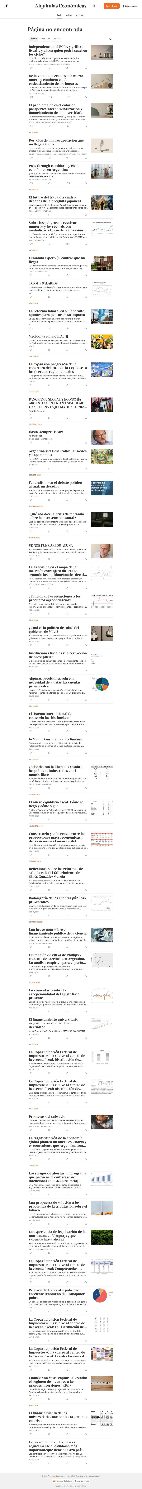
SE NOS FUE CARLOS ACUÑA (51, 545)
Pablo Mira (41, 93)
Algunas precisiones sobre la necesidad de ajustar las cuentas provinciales (55, 682)
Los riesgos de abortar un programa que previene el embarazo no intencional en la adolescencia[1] (58, 1177)
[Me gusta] (30, 214)
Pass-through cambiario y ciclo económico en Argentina (53, 167)
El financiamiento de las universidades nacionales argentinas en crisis (58, 1417)
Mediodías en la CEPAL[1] (48, 336)
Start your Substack (63, 1481)
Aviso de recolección (92, 1476)
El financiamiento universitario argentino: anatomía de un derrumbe (53, 1023)
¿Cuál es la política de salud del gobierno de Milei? (54, 629)
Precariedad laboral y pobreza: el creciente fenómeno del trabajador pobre (57, 1294)
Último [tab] (34, 38)
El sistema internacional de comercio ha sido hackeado (50, 715)
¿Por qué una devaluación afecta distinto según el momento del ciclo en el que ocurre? (57, 175)
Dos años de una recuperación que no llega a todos (56, 142)
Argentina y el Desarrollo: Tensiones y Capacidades (58, 453)
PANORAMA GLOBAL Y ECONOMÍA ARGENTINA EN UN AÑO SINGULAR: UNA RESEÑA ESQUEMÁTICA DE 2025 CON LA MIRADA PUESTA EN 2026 (57, 403)
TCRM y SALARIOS (43, 283)
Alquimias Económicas (46, 123)
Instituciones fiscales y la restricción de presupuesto (58, 655)
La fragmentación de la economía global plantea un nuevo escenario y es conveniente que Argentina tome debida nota (58, 1142)
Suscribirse (111, 6)
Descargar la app (82, 1481)
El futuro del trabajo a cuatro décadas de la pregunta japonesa (55, 199)
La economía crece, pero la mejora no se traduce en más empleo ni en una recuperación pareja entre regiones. (56, 149)
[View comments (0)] (49, 67)
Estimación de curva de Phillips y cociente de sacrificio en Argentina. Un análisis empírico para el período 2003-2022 (58, 959)
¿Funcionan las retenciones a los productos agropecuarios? (55, 598)
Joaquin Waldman (44, 64)
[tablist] (45, 38)
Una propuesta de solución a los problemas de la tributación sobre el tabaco (58, 1206)
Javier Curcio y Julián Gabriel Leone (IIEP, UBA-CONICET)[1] (57, 1031)
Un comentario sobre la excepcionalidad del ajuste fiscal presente (55, 994)
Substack (59, 1486)
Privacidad (71, 1476)
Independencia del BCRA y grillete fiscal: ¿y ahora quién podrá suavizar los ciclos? (58, 50)
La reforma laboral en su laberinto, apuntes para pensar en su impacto (57, 313)
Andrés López (35, 435)
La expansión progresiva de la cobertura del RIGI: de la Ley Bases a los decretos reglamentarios (58, 368)
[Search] (94, 6)
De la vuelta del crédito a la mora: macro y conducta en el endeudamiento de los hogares (56, 79)
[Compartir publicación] (100, 6)
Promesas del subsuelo (47, 1117)
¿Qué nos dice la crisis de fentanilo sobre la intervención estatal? (56, 516)
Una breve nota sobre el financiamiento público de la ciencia (58, 931)
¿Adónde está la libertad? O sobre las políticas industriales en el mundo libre (55, 770)
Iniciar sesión (130, 6)
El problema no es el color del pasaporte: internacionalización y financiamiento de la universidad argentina (56, 109)
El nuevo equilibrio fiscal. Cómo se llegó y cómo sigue (56, 804)
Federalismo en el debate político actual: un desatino (55, 484)
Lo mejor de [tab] (45, 38)
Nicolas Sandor (63, 64)
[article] (71, 57)
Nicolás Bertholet (43, 180)
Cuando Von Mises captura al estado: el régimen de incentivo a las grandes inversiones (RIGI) (58, 1381)
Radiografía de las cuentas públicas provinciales (57, 900)
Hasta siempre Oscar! (46, 432)
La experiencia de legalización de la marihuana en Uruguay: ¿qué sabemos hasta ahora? (57, 1235)
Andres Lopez (41, 240)
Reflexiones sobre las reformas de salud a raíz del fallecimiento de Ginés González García (56, 872)
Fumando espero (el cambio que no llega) (57, 260)
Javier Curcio (66, 123)
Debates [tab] (56, 38)
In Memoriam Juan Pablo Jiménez (56, 739)
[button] (59, 15)
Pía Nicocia (82, 154)
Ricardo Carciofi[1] (37, 410)
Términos (79, 1476)
